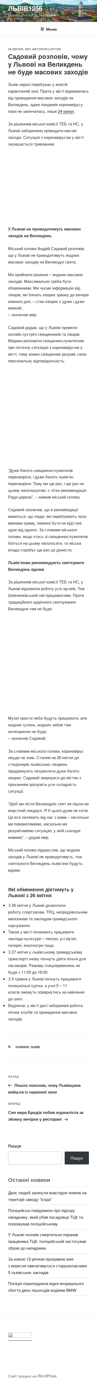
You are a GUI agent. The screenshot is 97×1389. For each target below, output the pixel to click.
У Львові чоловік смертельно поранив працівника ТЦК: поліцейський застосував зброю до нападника (47, 1241)
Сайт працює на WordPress (32, 1376)
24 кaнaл (66, 111)
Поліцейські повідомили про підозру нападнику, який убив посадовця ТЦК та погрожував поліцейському (45, 1216)
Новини (22, 1047)
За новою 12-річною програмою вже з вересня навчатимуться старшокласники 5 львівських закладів (47, 1265)
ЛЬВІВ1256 (25, 8)
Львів (35, 1047)
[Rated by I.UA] (20, 1336)
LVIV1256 (54, 49)
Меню (51, 29)
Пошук (14, 1146)
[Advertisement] (48, 189)
